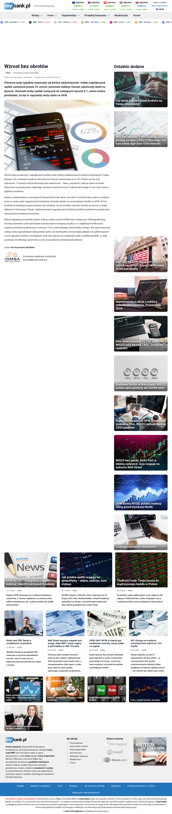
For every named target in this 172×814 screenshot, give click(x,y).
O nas (59, 786)
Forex (50, 15)
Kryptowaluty (69, 15)
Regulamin (116, 786)
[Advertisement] (86, 43)
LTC (53, 22)
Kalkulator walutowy (79, 756)
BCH (81, 22)
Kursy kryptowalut (78, 749)
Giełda (8, 73)
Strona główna (76, 743)
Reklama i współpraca (41, 786)
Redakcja (73, 786)
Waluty (35, 15)
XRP (28, 22)
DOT (109, 22)
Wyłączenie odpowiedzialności (86, 792)
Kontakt (20, 786)
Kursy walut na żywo (160, 6)
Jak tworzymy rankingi (94, 786)
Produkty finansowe (95, 15)
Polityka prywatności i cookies (141, 786)
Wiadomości (121, 15)
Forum (136, 15)
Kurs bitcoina (76, 753)
